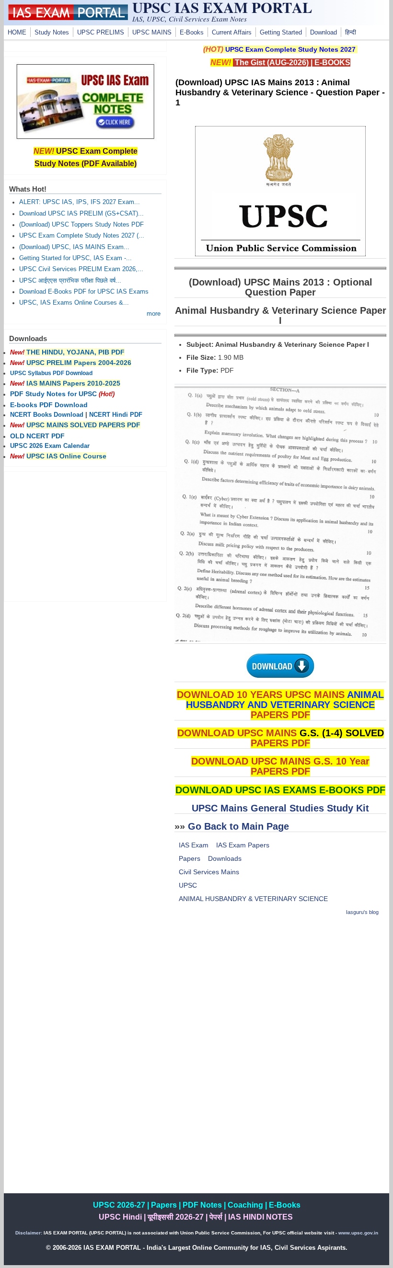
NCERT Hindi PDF (115, 414)
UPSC (188, 885)
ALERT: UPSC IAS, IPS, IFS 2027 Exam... (79, 202)
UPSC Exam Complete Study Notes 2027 (290, 49)
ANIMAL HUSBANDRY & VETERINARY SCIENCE (253, 898)
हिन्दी (350, 32)
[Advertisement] (280, 992)
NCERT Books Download (46, 414)
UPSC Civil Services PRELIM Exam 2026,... (81, 269)
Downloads (225, 858)
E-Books (192, 32)
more (154, 313)
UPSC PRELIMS (100, 32)
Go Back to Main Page (238, 826)
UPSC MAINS (152, 32)
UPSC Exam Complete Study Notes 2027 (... (81, 235)
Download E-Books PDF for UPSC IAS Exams (84, 291)
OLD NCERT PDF (37, 436)
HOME (17, 32)
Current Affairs (232, 32)
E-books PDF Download (49, 405)
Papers (189, 858)
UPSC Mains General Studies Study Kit (280, 808)
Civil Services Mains (209, 872)
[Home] (68, 18)
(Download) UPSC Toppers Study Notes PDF (81, 224)
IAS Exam (193, 845)
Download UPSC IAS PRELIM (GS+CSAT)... (81, 213)
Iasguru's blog (362, 912)
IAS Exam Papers (242, 845)
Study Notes (52, 32)
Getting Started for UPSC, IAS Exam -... (75, 258)
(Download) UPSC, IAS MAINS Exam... (74, 247)
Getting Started (281, 32)
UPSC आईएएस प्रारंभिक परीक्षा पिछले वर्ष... (70, 280)
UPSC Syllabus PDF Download (51, 373)
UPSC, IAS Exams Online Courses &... (74, 302)
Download (323, 32)
